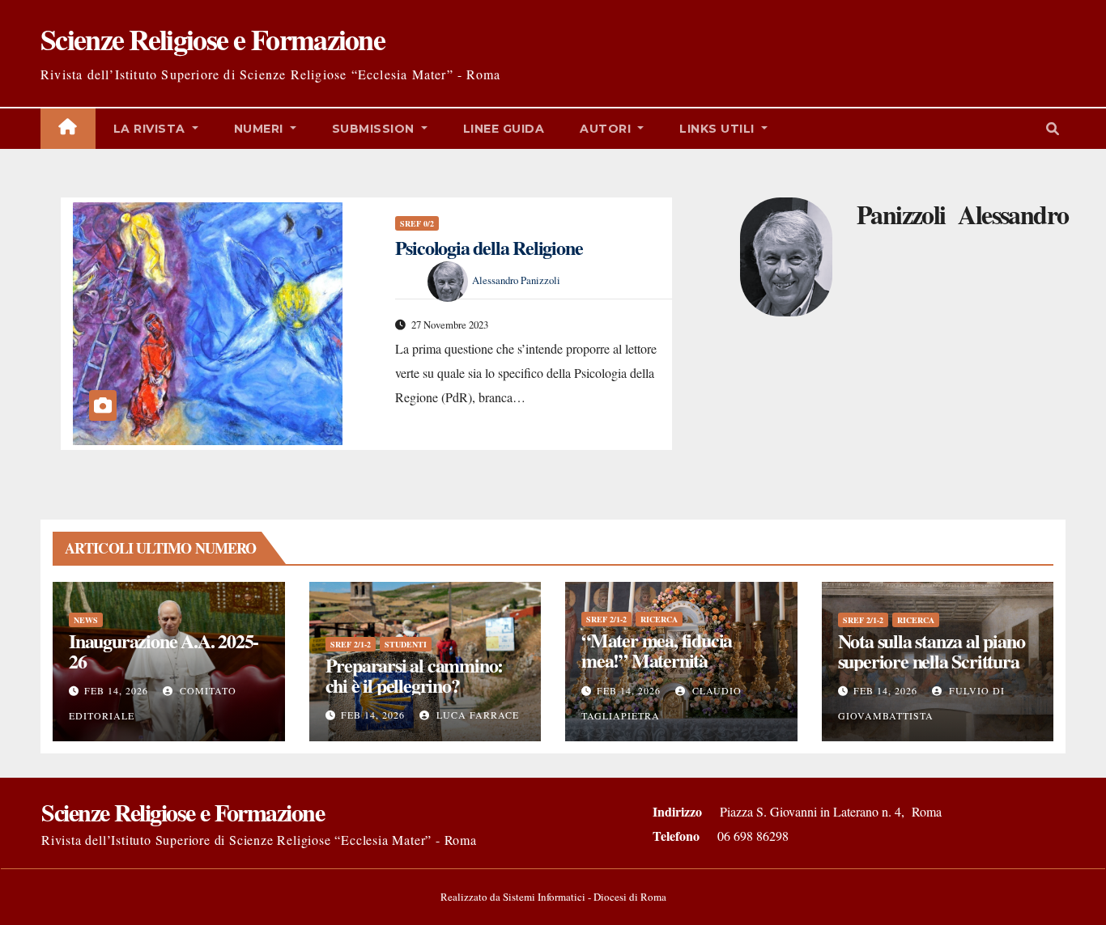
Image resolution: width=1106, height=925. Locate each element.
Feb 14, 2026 (116, 690)
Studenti (406, 644)
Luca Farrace (476, 714)
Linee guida (504, 128)
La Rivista (151, 128)
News (86, 620)
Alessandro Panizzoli (516, 280)
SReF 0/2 (417, 223)
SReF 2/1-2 (350, 644)
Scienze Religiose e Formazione (212, 39)
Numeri (260, 128)
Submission (375, 128)
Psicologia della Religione (489, 247)
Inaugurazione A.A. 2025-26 (163, 650)
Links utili (718, 128)
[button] (1052, 128)
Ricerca (659, 619)
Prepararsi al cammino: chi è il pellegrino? (414, 675)
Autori (607, 128)
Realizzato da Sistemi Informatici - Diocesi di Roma (553, 896)
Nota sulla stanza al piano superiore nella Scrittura (931, 650)
